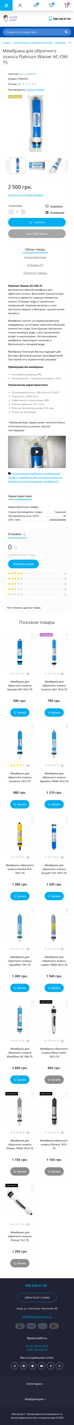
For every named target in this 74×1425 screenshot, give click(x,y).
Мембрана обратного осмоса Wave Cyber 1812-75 (54, 1052)
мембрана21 (51, 481)
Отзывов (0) (35, 265)
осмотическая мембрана (27, 473)
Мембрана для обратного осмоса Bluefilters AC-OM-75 (20, 1052)
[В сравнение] (32, 634)
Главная (6, 42)
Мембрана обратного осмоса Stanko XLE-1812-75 (20, 869)
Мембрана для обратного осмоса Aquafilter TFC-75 (19, 960)
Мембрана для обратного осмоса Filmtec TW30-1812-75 (19, 1144)
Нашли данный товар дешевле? (25, 195)
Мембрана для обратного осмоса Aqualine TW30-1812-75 (54, 777)
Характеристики (35, 257)
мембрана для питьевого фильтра (41, 477)
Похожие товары (35, 273)
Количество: (15, 205)
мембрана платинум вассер (25, 481)
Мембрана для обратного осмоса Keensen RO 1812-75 (19, 685)
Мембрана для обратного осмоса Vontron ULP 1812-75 (54, 685)
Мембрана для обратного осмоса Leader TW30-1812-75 (54, 960)
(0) (19, 84)
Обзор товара (35, 249)
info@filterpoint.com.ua (37, 1316)
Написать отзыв (23, 564)
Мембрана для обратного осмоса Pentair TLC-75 (19, 1236)
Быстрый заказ (37, 234)
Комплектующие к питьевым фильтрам (33, 42)
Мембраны (60, 42)
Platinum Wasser (36, 89)
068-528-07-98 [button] (36, 1286)
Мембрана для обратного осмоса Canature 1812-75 (19, 777)
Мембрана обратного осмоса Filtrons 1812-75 (54, 1144)
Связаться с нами (37, 1297)
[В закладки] (32, 639)
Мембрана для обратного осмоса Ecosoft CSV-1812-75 (54, 869)
